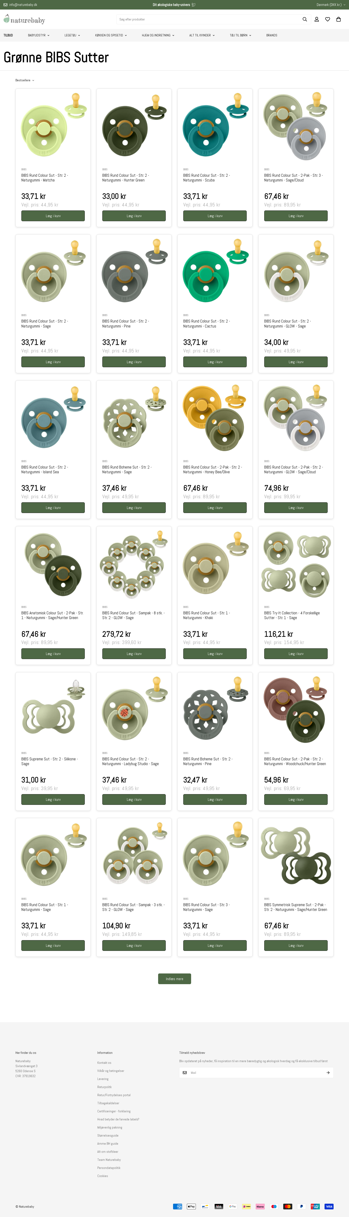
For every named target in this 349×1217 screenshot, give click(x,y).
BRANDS (271, 35)
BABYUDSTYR (37, 35)
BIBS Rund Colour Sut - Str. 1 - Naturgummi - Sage (44, 907)
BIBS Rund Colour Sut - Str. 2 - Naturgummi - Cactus (206, 323)
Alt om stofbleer (107, 1151)
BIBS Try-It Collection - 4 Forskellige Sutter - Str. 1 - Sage (292, 615)
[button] (338, 19)
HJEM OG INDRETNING (156, 35)
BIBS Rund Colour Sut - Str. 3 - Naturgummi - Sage (206, 907)
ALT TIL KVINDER (200, 35)
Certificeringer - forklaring (114, 1111)
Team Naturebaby (109, 1160)
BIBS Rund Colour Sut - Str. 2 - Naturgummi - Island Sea (44, 469)
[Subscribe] (328, 1072)
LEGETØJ (70, 35)
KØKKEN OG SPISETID (109, 35)
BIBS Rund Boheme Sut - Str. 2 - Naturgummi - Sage (127, 469)
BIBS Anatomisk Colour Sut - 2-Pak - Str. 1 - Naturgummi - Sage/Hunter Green (52, 615)
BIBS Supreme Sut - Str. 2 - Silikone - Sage (49, 761)
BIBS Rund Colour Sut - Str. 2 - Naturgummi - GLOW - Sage (287, 323)
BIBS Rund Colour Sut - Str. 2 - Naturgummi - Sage (44, 323)
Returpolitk (104, 1087)
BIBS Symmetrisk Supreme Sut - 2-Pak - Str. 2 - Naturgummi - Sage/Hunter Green (295, 907)
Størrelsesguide (107, 1135)
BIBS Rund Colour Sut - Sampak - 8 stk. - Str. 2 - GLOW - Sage (133, 615)
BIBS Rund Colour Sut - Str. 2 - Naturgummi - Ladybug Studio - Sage (130, 761)
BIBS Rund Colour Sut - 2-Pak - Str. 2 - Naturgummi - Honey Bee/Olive (212, 469)
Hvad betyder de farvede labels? (118, 1119)
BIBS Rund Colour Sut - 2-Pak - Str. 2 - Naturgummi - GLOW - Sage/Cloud (293, 469)
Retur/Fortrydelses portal (114, 1095)
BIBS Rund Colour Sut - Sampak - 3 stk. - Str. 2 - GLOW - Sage (133, 907)
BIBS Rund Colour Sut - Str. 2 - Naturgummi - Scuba (206, 178)
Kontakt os (104, 1063)
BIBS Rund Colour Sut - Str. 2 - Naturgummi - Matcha (44, 178)
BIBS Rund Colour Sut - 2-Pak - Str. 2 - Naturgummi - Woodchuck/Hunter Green (295, 761)
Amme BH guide (107, 1143)
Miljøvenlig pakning (109, 1127)
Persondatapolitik (108, 1168)
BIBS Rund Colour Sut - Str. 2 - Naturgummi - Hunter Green (125, 178)
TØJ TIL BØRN (238, 35)
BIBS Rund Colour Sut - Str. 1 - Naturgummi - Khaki (206, 615)
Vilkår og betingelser (110, 1071)
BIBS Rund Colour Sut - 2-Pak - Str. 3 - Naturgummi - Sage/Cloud (293, 178)
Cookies (102, 1176)
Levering (102, 1079)
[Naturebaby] (24, 19)
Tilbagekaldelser (108, 1103)
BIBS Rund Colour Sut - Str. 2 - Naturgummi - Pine (125, 323)
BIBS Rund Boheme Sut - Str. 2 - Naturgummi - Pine (208, 761)
